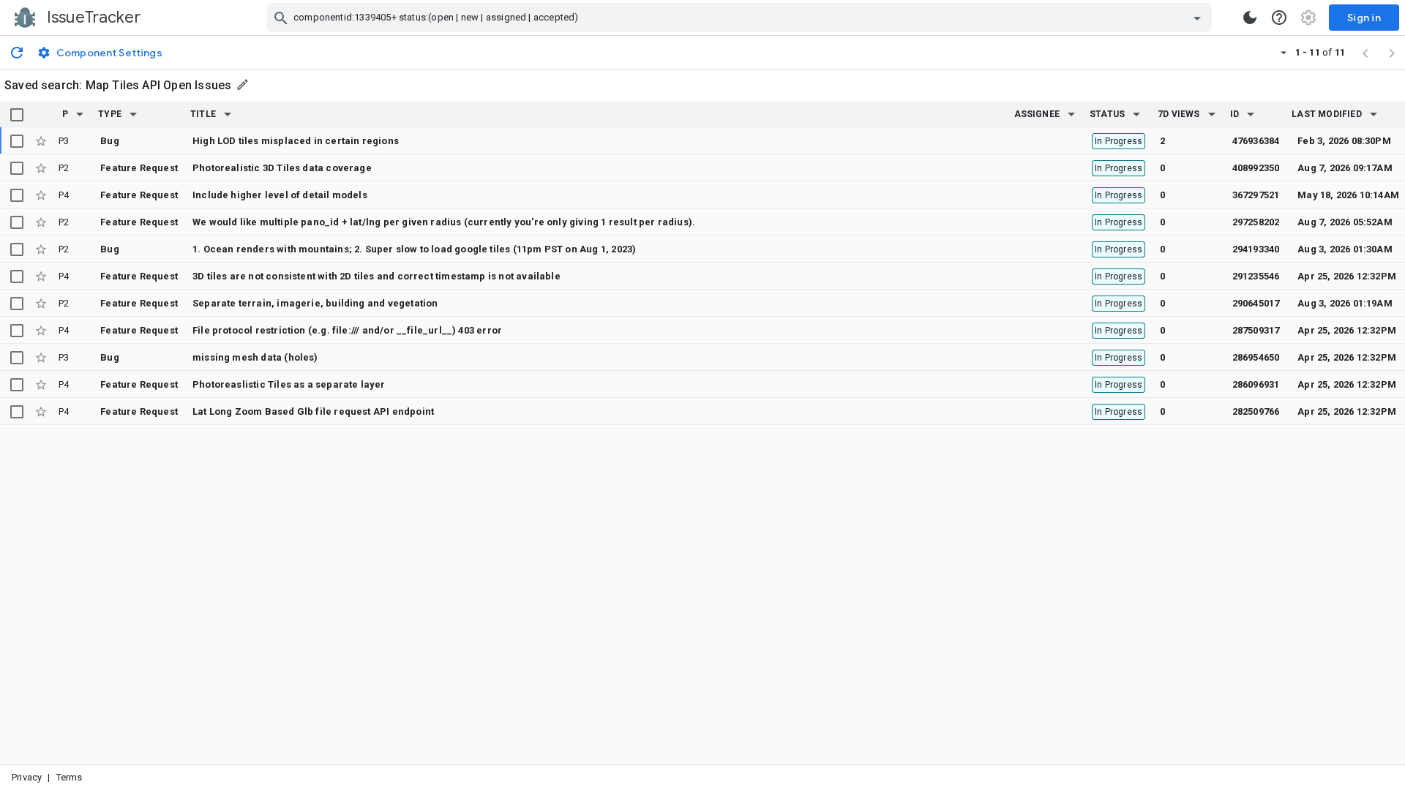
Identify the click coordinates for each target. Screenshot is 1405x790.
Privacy (27, 777)
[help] (1279, 17)
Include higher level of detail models (279, 194)
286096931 (1256, 384)
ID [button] (1234, 114)
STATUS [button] (1107, 114)
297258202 (1256, 222)
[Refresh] (17, 52)
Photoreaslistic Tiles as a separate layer (289, 384)
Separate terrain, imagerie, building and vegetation (315, 303)
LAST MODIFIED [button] (1326, 114)
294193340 (1256, 249)
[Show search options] (1197, 17)
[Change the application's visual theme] (1249, 17)
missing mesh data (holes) (255, 357)
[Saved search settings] (243, 84)
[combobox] (740, 17)
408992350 (1256, 167)
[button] (79, 114)
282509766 (1256, 411)
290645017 (1256, 303)
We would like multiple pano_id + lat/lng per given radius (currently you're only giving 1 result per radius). (443, 222)
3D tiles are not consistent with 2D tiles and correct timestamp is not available (376, 276)
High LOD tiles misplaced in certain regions (295, 140)
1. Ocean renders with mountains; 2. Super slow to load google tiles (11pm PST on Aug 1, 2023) (414, 249)
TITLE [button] (203, 114)
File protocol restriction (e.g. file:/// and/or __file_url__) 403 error (347, 330)
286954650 (1256, 357)
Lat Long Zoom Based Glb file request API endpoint (313, 411)
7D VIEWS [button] (1179, 114)
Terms (69, 777)
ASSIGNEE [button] (1037, 114)
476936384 (1256, 140)
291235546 (1256, 276)
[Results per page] (1283, 52)
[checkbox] (16, 114)
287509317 (1256, 330)
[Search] (281, 17)
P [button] (65, 114)
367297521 (1256, 194)
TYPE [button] (109, 114)
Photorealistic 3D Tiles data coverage (282, 167)
